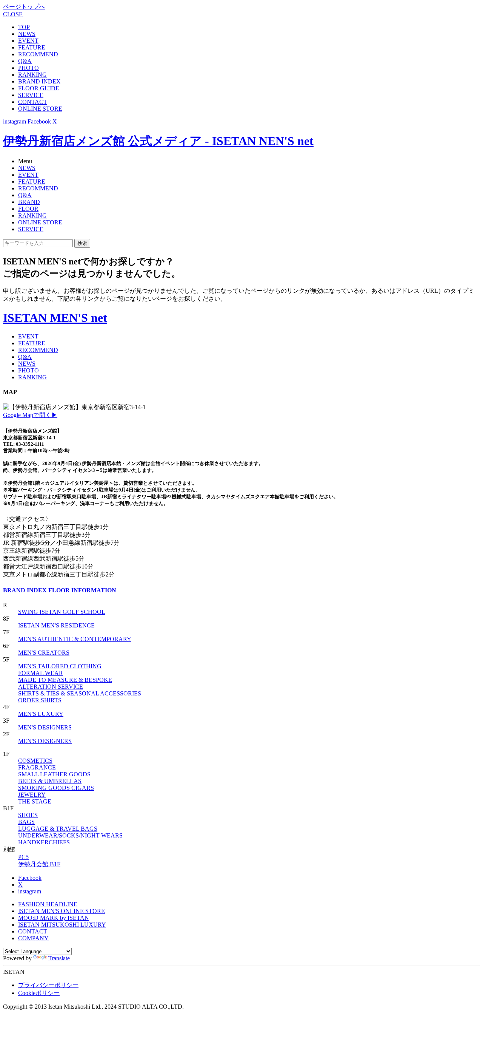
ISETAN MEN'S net (55, 318)
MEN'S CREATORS (43, 652)
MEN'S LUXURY (40, 714)
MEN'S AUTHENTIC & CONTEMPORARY (74, 639)
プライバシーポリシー (48, 985)
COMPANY (33, 938)
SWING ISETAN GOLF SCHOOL (61, 612)
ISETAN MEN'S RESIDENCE (56, 625)
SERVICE (30, 95)
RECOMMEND (38, 54)
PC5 (23, 857)
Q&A (25, 61)
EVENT (28, 40)
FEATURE (31, 47)
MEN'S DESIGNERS (45, 727)
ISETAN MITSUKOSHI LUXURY (62, 924)
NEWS (26, 34)
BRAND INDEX (39, 81)
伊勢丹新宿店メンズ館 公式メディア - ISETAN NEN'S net (158, 141)
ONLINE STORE (40, 108)
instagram (29, 891)
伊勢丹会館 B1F (39, 864)
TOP (24, 27)
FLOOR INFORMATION (82, 590)
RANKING (32, 74)
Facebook (30, 878)
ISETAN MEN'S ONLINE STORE (61, 911)
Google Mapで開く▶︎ (30, 415)
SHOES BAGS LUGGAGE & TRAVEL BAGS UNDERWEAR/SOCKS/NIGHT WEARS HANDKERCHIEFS (70, 828)
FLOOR (28, 209)
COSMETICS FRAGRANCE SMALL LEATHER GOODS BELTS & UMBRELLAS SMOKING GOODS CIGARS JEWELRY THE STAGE (56, 781)
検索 (82, 243)
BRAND (29, 202)
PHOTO (28, 68)
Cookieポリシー (39, 993)
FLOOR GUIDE (38, 88)
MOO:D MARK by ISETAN (53, 918)
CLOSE (13, 14)
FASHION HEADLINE (47, 904)
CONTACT (32, 102)
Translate (59, 958)
